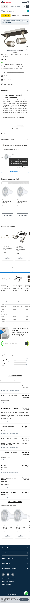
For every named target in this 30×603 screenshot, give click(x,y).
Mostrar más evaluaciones (15, 501)
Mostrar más (15, 128)
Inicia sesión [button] (24, 2)
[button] (19, 6)
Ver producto (8, 215)
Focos (12, 183)
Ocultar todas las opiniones (15, 375)
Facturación (25, 15)
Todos (4, 183)
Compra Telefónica (16, 15)
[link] (7, 201)
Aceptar (24, 599)
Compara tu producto (15, 271)
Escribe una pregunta (11, 343)
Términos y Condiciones (8, 578)
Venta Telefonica (6, 584)
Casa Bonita (5, 54)
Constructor (6, 15)
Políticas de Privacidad (8, 581)
